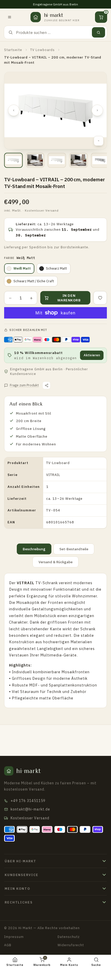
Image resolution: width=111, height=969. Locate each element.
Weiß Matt (22, 268)
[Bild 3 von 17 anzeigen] (56, 160)
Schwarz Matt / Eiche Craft (33, 281)
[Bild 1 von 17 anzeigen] (13, 160)
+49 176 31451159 (28, 800)
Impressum (14, 937)
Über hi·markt (20, 861)
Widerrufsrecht (71, 945)
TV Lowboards (42, 50)
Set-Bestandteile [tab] (73, 549)
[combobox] (52, 32)
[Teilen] (46, 385)
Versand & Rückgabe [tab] (55, 562)
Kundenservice (21, 875)
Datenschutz (69, 937)
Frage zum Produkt (24, 385)
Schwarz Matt (56, 268)
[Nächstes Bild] (97, 110)
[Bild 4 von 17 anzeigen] (78, 160)
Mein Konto (17, 888)
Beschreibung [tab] (34, 549)
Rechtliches (19, 902)
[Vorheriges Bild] (13, 110)
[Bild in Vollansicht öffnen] (99, 141)
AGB (7, 945)
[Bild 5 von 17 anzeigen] (100, 160)
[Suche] (98, 32)
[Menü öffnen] (9, 17)
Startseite (13, 50)
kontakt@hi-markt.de (30, 809)
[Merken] (100, 298)
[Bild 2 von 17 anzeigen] (35, 160)
